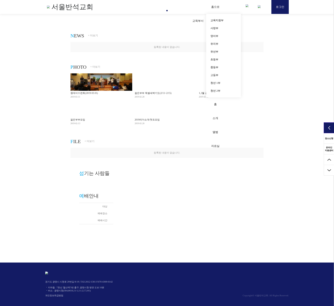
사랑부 (214, 28)
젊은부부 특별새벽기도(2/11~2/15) (153, 93)
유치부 (214, 43)
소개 (215, 118)
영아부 (214, 36)
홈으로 (215, 6)
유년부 (214, 51)
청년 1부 (215, 83)
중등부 (214, 67)
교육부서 (198, 20)
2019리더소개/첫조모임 (147, 119)
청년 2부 (215, 90)
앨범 (215, 132)
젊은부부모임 (77, 119)
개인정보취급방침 (54, 295)
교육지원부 (217, 20)
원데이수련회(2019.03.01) (84, 93)
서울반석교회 (72, 7)
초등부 (214, 59)
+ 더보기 (93, 35)
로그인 (280, 6)
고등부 (214, 75)
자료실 (215, 145)
